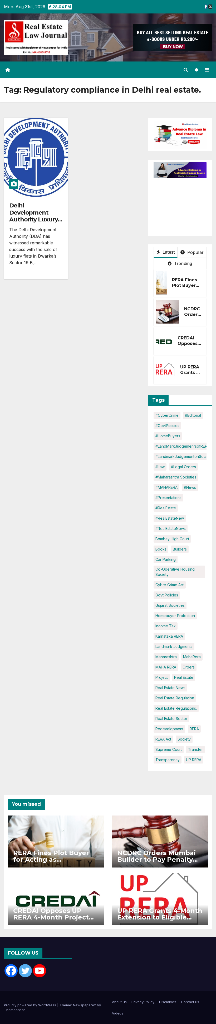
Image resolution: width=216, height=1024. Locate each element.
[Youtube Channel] (39, 970)
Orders (189, 667)
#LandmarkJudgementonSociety (183, 456)
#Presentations (168, 497)
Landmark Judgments (174, 646)
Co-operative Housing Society (175, 572)
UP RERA (193, 759)
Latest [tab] (168, 252)
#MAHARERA (166, 487)
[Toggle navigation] (207, 69)
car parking (165, 559)
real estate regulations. (176, 708)
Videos (117, 1013)
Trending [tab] (182, 263)
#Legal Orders (183, 466)
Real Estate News (170, 687)
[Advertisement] (185, 204)
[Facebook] (11, 970)
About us (119, 1002)
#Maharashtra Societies (175, 477)
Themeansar (14, 1010)
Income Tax (165, 626)
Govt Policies (166, 595)
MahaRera (192, 657)
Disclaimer (167, 1002)
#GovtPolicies (167, 425)
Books (160, 549)
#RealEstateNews (170, 528)
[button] (186, 70)
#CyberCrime (167, 415)
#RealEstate (165, 508)
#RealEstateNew (169, 518)
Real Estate (183, 677)
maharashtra (166, 657)
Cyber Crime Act (169, 584)
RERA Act (163, 739)
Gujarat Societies (170, 605)
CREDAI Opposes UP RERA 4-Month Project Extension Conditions (51, 917)
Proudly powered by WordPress (30, 1005)
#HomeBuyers (167, 436)
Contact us (190, 1002)
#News (190, 487)
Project (161, 677)
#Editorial (193, 415)
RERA (194, 729)
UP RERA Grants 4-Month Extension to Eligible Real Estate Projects (159, 917)
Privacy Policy (142, 1002)
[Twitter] (25, 970)
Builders (180, 549)
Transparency (167, 759)
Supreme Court (168, 749)
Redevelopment (169, 729)
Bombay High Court (172, 539)
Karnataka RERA (169, 636)
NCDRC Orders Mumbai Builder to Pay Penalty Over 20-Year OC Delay (156, 859)
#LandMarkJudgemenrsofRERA (182, 446)
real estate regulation (174, 698)
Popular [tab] (195, 252)
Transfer (195, 749)
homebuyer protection (175, 615)
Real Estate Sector (171, 718)
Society (184, 739)
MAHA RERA (165, 667)
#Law (160, 466)
